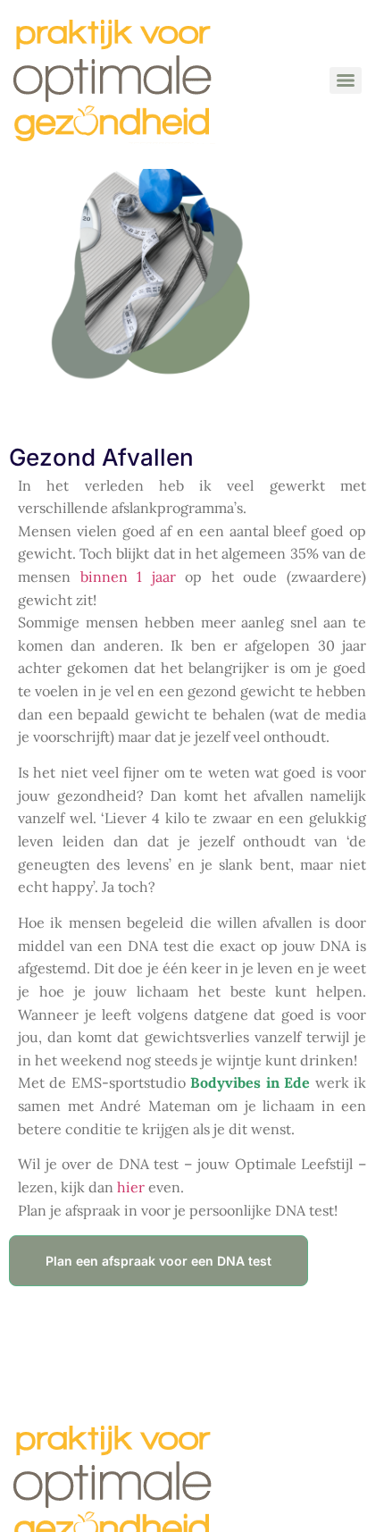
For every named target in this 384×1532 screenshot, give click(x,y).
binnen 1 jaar (128, 576)
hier (131, 1187)
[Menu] (346, 80)
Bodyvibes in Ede (250, 1082)
